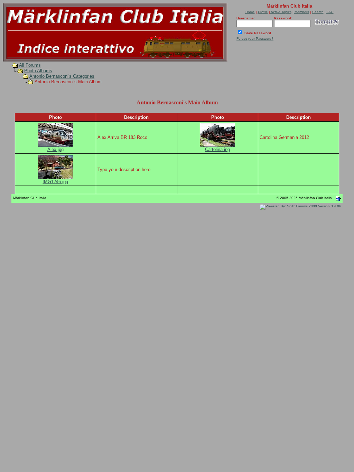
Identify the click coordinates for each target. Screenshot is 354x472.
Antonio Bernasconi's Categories (61, 76)
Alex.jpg (55, 149)
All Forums (30, 65)
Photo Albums (38, 70)
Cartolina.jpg (217, 149)
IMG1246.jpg (55, 181)
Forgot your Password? (254, 38)
